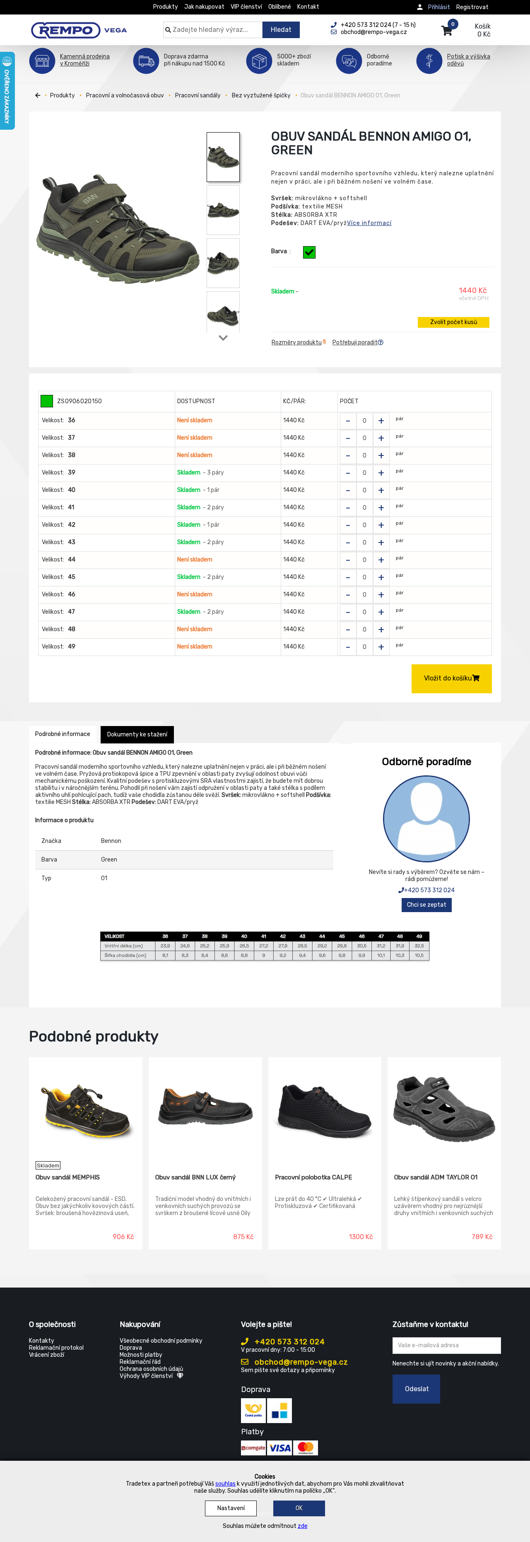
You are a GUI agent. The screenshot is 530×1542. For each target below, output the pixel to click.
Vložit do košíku (448, 678)
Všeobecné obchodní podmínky (161, 1340)
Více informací (369, 223)
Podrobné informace (62, 734)
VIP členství (246, 6)
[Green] (309, 252)
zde (303, 1526)
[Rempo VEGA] (79, 25)
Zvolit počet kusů (453, 322)
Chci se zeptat (426, 904)
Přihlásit (439, 7)
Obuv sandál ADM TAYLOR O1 (435, 1177)
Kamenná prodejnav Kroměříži (85, 60)
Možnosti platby (141, 1354)
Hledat (281, 30)
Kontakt (308, 6)
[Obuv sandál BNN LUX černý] (205, 1109)
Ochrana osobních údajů (151, 1369)
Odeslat (417, 1389)
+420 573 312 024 (429, 890)
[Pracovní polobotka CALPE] (325, 1109)
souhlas (225, 1483)
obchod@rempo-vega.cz (300, 1362)
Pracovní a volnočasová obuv (125, 95)
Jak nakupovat (204, 6)
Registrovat (472, 7)
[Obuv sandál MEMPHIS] (85, 1109)
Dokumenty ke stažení (137, 734)
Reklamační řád (140, 1361)
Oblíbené (279, 6)
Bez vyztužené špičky (261, 95)
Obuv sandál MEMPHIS (68, 1177)
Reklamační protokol (56, 1347)
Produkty (165, 6)
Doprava (131, 1347)
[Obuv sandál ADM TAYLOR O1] (444, 1109)
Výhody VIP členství (146, 1376)
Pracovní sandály (198, 95)
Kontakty (41, 1340)
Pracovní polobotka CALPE (313, 1177)
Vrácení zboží (46, 1354)
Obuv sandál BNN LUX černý (195, 1177)
